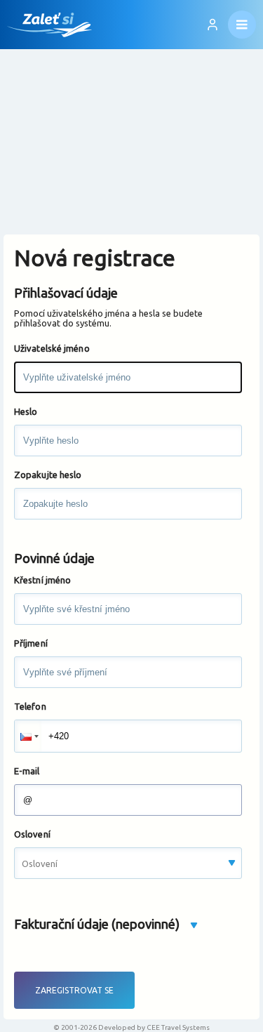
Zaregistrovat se (74, 990)
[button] (28, 736)
